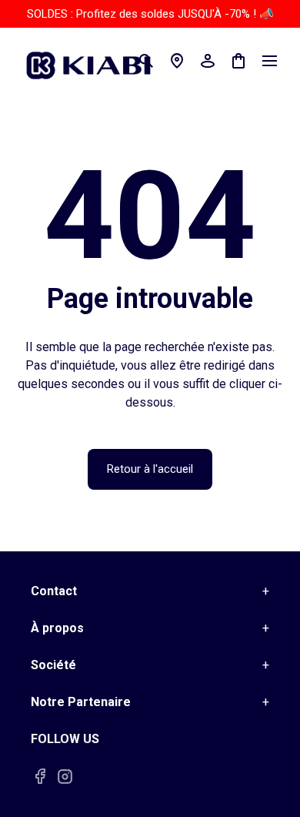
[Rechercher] (146, 60)
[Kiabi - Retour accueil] (96, 61)
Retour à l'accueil (150, 469)
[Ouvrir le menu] (269, 60)
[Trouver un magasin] (177, 60)
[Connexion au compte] (207, 60)
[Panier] (238, 60)
